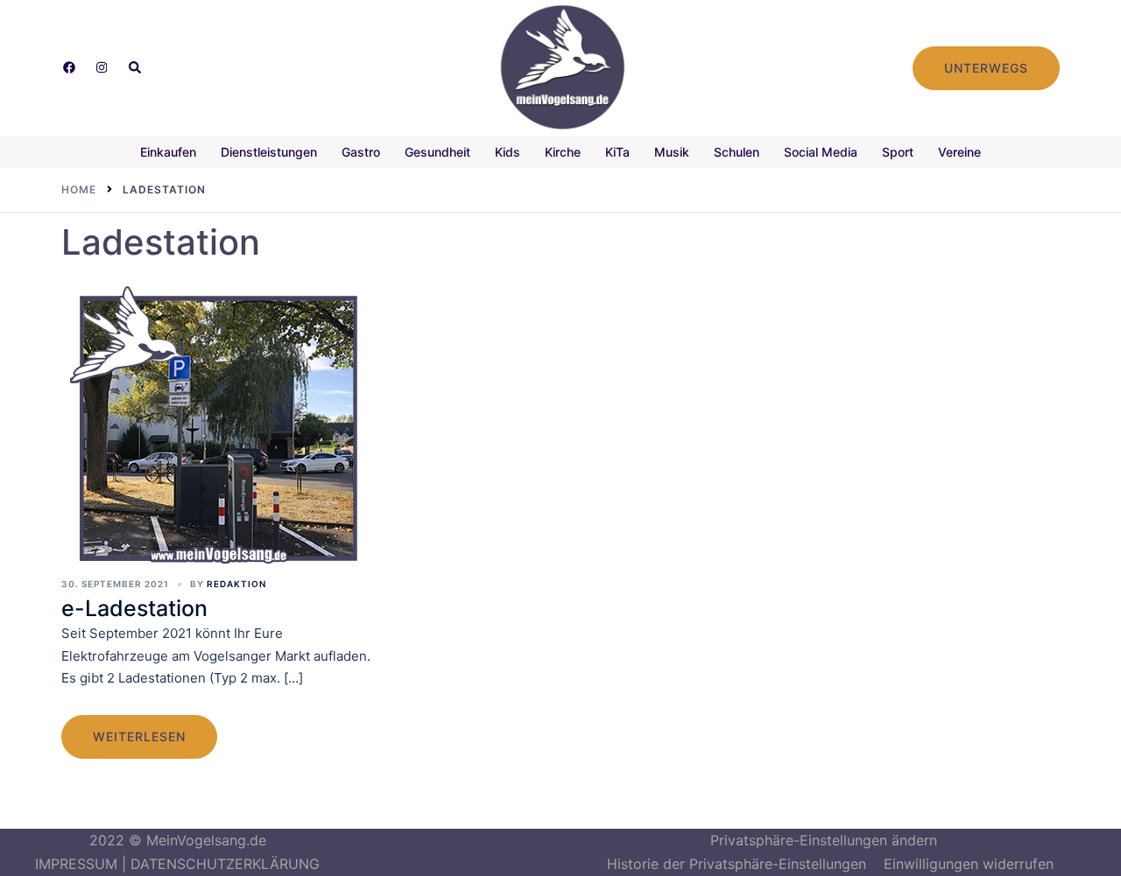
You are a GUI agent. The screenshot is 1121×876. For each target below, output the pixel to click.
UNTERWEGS (986, 67)
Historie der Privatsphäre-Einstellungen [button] (736, 863)
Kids (507, 151)
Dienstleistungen (269, 151)
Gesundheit (437, 151)
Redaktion (236, 583)
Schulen (736, 151)
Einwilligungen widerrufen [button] (969, 863)
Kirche (563, 151)
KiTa (617, 151)
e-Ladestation (134, 608)
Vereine (959, 151)
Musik (671, 151)
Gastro (361, 151)
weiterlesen (139, 736)
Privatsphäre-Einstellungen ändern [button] (823, 840)
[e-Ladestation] (219, 428)
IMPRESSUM (76, 863)
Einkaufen (168, 151)
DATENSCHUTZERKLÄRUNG (225, 863)
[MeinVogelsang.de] (561, 66)
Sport (897, 151)
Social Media (820, 151)
